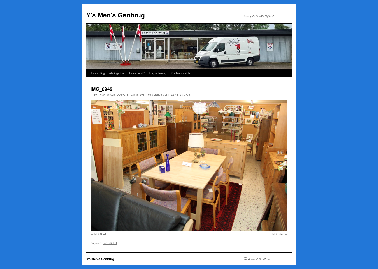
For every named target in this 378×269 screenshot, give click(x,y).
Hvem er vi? (137, 73)
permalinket (110, 243)
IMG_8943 (278, 234)
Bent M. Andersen (104, 94)
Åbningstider (117, 73)
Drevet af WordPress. (259, 258)
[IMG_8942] (189, 165)
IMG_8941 (100, 234)
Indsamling (98, 73)
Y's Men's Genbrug (115, 14)
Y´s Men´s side (180, 73)
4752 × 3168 (175, 94)
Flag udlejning (157, 73)
